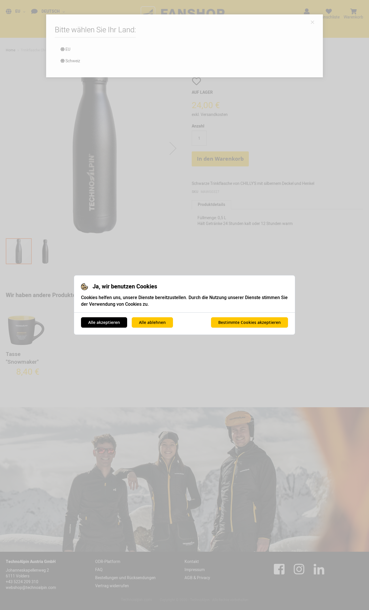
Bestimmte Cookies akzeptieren (249, 322)
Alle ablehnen (152, 322)
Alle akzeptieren (104, 322)
